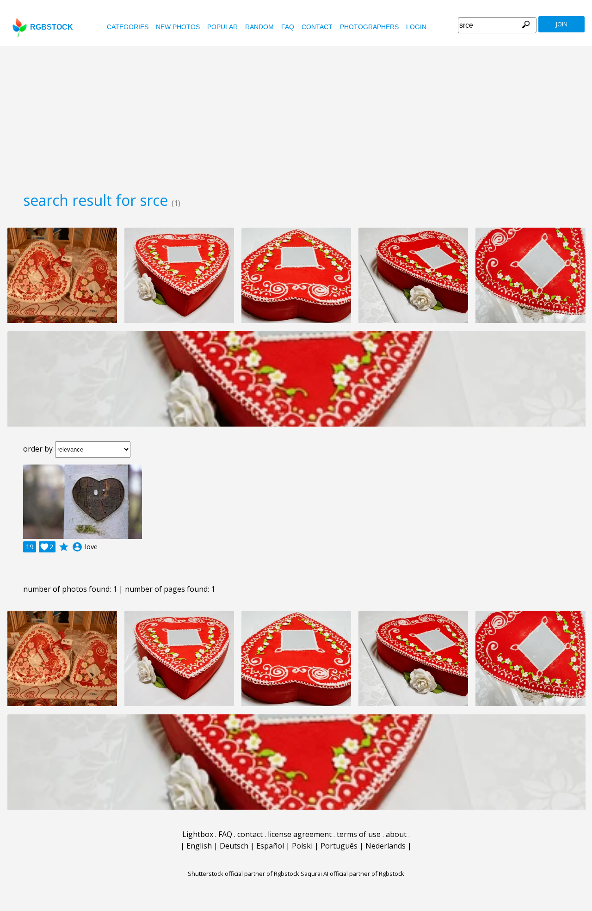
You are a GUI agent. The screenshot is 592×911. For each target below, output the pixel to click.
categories (127, 27)
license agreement (300, 834)
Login (416, 27)
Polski (302, 846)
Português (339, 846)
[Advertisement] (296, 115)
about (396, 834)
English (199, 846)
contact (317, 27)
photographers (369, 27)
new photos (178, 27)
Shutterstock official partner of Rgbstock (243, 873)
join (561, 24)
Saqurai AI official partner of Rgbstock (352, 873)
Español (270, 846)
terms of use (359, 834)
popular (222, 27)
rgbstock (51, 27)
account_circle (77, 546)
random (259, 27)
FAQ (287, 27)
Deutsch (234, 846)
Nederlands (385, 846)
